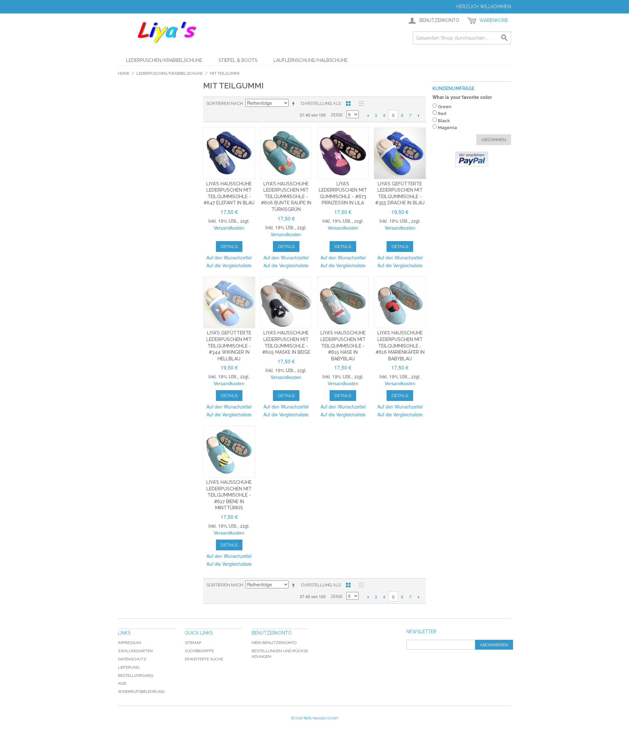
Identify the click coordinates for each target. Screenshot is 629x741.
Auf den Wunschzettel (229, 257)
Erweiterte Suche (204, 659)
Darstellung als (321, 103)
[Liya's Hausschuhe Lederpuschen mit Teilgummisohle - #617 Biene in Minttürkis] (229, 452)
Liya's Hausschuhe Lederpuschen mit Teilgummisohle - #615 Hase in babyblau (343, 345)
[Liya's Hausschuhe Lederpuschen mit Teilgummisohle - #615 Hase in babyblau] (343, 302)
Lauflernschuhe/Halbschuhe (311, 60)
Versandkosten (229, 227)
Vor (418, 115)
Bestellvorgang (135, 675)
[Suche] (504, 38)
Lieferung (129, 667)
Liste (360, 103)
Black (444, 120)
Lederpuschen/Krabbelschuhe (164, 60)
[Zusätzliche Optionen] (471, 159)
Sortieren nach (224, 103)
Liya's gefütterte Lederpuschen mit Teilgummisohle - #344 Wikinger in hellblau (229, 345)
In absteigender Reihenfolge (294, 103)
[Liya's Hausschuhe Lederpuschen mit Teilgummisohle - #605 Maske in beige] (286, 302)
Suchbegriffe (199, 651)
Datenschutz (132, 659)
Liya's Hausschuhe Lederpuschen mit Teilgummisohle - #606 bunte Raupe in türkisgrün (286, 196)
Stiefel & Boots (238, 60)
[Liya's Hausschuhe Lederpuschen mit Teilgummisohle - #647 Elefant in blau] (229, 153)
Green (444, 106)
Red (442, 113)
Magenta (447, 127)
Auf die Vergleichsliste (229, 265)
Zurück (368, 115)
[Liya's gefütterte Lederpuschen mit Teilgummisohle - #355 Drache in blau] (400, 153)
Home (123, 73)
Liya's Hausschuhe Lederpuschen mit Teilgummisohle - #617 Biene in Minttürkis (229, 495)
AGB (122, 683)
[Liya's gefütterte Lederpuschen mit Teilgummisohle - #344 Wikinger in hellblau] (229, 302)
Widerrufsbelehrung (141, 691)
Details (229, 246)
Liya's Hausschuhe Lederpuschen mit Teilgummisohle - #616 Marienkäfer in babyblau (400, 345)
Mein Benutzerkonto (274, 642)
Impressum (129, 642)
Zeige (337, 114)
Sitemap (193, 642)
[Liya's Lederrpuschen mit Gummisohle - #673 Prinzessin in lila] (343, 153)
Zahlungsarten (135, 651)
